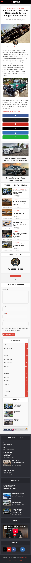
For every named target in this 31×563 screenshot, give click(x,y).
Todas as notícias (15, 276)
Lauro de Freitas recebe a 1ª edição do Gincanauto (20, 234)
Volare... (16, 420)
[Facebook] (14, 549)
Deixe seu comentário (9, 490)
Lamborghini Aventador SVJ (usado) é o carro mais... (8, 445)
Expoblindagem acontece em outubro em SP (19, 224)
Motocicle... (17, 406)
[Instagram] (5, 549)
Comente (5, 289)
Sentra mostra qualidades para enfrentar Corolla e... (18, 502)
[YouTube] (9, 549)
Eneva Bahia (16, 111)
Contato (19, 560)
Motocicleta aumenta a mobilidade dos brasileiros (20, 192)
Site (3, 321)
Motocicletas (23, 189)
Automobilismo (11, 8)
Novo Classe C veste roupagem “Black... (18, 494)
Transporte (17, 411)
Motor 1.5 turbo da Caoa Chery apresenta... (8, 454)
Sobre (15, 560)
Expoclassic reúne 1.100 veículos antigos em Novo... (19, 245)
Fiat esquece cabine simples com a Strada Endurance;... (9, 486)
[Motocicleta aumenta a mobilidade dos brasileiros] (9, 406)
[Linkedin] (22, 549)
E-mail (4, 313)
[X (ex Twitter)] (18, 549)
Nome (4, 306)
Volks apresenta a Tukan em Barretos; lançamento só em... (19, 213)
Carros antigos (7, 111)
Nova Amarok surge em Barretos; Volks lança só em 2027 (20, 203)
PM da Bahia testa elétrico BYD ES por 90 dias (18, 462)
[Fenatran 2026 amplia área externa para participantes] (9, 414)
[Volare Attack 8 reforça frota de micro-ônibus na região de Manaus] (9, 422)
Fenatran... (17, 413)
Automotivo (20, 8)
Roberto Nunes (21, 19)
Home (11, 560)
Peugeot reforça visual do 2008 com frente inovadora (18, 511)
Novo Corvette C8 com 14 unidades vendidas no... (8, 470)
